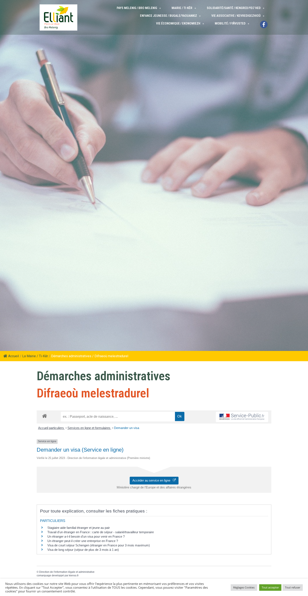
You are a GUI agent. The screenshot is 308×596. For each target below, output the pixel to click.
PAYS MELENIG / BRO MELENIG (137, 8)
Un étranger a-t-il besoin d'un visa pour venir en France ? (86, 536)
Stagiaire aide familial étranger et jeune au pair (78, 527)
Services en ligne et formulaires (89, 428)
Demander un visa (126, 428)
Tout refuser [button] (292, 587)
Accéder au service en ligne (152, 480)
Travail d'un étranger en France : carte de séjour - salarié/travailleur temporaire (100, 532)
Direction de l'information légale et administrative (66, 571)
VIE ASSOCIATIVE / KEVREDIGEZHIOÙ (236, 16)
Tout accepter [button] (270, 587)
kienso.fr (74, 575)
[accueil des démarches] (44, 416)
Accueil (13, 356)
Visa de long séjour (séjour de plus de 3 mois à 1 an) (83, 549)
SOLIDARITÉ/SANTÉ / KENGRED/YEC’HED (234, 8)
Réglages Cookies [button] (244, 587)
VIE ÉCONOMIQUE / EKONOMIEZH (178, 23)
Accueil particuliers (51, 428)
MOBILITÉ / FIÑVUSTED (230, 23)
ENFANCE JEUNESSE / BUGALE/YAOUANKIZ (168, 16)
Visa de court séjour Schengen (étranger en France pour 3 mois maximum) (98, 545)
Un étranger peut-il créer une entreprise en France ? (82, 541)
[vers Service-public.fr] (242, 417)
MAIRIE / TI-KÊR (182, 8)
